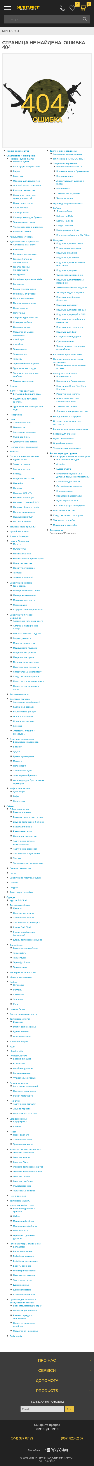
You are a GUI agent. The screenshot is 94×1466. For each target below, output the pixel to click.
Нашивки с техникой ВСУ (26, 502)
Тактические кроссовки (25, 849)
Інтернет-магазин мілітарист (54, 1457)
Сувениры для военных (22, 739)
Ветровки (18, 1022)
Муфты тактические (23, 298)
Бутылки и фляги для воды (27, 394)
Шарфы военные (19, 1119)
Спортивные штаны (23, 913)
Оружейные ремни (63, 443)
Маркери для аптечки (24, 643)
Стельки (14, 882)
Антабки (60, 464)
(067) (72, 1438)
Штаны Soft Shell (22, 927)
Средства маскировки (21, 583)
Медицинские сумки (23, 657)
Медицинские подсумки (25, 648)
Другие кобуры (64, 211)
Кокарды (17, 473)
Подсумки (58, 240)
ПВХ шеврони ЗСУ (23, 517)
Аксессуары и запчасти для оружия (71, 456)
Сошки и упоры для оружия (70, 505)
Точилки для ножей (23, 577)
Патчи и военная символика (24, 456)
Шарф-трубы (19, 1121)
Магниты (17, 761)
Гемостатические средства (27, 633)
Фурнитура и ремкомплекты (67, 203)
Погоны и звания (22, 521)
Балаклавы (19, 1247)
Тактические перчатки (24, 1104)
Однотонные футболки (25, 1226)
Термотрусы (19, 958)
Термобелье (16, 945)
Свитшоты (18, 994)
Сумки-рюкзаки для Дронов (27, 217)
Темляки (17, 572)
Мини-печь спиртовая (24, 294)
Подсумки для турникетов (69, 327)
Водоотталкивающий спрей (27, 1305)
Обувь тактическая (19, 809)
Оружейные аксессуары (69, 486)
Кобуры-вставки (64, 225)
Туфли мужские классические (28, 863)
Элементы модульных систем (72, 411)
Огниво (13, 386)
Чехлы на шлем (64, 198)
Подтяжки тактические (25, 1091)
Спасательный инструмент (27, 672)
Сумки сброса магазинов (69, 275)
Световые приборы (20, 699)
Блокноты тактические (25, 254)
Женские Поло (20, 1162)
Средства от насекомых (25, 1331)
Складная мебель (22, 322)
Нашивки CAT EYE (22, 493)
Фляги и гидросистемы (22, 391)
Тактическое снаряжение (64, 151)
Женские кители (21, 1157)
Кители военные (22, 1073)
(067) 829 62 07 (62, 8)
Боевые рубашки (22, 1059)
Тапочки (17, 858)
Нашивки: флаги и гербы (26, 507)
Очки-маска (19, 427)
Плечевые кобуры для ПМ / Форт (73, 235)
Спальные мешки (22, 327)
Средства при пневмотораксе (28, 681)
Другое (17, 751)
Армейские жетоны (20, 531)
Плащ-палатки (20, 308)
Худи (15, 1004)
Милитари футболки (24, 1221)
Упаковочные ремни (23, 381)
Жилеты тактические (21, 977)
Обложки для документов (26, 181)
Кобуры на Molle (64, 216)
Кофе (16, 796)
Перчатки (15, 1101)
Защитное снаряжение (65, 163)
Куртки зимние (21, 1031)
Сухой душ (18, 339)
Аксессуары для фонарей (26, 702)
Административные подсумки (71, 287)
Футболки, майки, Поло (22, 1205)
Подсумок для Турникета (26, 667)
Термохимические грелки (26, 363)
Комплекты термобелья (25, 948)
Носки (13, 873)
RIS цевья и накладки (67, 459)
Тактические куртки (20, 1019)
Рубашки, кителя (18, 1055)
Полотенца (19, 313)
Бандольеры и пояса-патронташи (71, 429)
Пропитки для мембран (25, 1310)
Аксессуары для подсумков (70, 292)
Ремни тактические (23, 1096)
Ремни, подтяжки (19, 1083)
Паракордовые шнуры (24, 303)
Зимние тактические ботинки (28, 822)
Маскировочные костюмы (26, 590)
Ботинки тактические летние (28, 817)
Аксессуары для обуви (21, 892)
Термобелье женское (24, 1190)
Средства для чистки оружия (68, 515)
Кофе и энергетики (20, 788)
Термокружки (20, 349)
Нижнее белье (17, 1009)
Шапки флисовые (22, 1290)
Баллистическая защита (69, 166)
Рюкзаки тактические (24, 190)
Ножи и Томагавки (19, 541)
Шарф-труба (16, 1051)
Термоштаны (20, 967)
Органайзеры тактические (27, 185)
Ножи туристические (24, 568)
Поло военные (20, 1230)
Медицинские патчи (23, 478)
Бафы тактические (23, 1251)
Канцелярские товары (21, 237)
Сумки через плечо (23, 203)
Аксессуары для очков (24, 432)
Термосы (17, 359)
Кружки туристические (25, 289)
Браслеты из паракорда (25, 742)
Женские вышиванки (24, 1152)
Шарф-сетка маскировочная (27, 609)
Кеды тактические (22, 826)
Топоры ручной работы (25, 775)
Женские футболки (23, 1181)
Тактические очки (22, 422)
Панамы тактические (24, 1275)
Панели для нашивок (24, 512)
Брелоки (17, 746)
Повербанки (16, 415)
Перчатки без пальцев (25, 1113)
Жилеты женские (22, 1186)
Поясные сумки (21, 161)
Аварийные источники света (28, 621)
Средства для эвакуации (26, 676)
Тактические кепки (22, 1280)
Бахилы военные (22, 812)
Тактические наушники (68, 193)
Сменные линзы (21, 437)
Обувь (10, 806)
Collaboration (16, 1336)
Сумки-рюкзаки (21, 212)
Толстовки (18, 999)
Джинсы (17, 908)
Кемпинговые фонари (24, 711)
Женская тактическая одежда (25, 1149)
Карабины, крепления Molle (27, 279)
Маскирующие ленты (24, 600)
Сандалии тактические (25, 836)
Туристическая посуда (24, 368)
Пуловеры (18, 985)
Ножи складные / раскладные (28, 558)
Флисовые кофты (19, 1041)
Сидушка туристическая (25, 317)
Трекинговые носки (23, 1144)
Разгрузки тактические (65, 373)
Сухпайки (18, 344)
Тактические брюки (20, 905)
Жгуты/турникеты (22, 638)
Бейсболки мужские (23, 1256)
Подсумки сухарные (66, 253)
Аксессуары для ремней (25, 1086)
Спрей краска (20, 605)
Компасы (14, 451)
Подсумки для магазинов (69, 243)
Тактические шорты (20, 1201)
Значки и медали (22, 469)
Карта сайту (47, 1460)
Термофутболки (21, 962)
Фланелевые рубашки (24, 1078)
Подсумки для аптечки (68, 257)
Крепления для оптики (68, 481)
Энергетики (19, 801)
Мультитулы (19, 549)
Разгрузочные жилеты (68, 394)
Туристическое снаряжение (24, 241)
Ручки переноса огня (67, 500)
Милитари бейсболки (24, 1270)
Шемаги (17, 1126)
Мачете (17, 544)
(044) (22, 1438)
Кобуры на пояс (64, 221)
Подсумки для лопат (67, 305)
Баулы (16, 171)
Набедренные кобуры (67, 230)
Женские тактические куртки (28, 1167)
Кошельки (18, 176)
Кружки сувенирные (23, 756)
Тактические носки (23, 1139)
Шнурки (14, 887)
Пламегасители (64, 491)
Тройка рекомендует (18, 151)
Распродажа (56, 530)
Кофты (13, 982)
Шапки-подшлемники (24, 1294)
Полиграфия (19, 766)
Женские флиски (22, 1176)
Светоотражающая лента (23, 1014)
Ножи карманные (22, 553)
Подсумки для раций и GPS (70, 314)
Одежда (11, 897)
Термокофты (19, 953)
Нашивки (17, 488)
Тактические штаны (23, 917)
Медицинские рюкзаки (25, 652)
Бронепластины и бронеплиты (72, 171)
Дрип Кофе (19, 791)
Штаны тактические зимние (27, 940)
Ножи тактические (22, 563)
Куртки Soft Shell (18, 900)
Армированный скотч (24, 244)
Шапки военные (21, 1285)
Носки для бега (21, 1135)
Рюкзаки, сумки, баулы (22, 159)
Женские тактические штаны (28, 1171)
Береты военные (22, 1266)
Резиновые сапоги (23, 831)
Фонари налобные (23, 716)
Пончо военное (18, 1196)
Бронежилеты (63, 188)
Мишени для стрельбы (65, 525)
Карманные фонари (23, 707)
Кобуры (57, 208)
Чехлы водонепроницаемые (28, 227)
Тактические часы (19, 694)
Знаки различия (21, 464)
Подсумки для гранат (67, 270)
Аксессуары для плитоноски (67, 154)
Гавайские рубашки (23, 1068)
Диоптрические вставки (25, 441)
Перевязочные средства (26, 662)
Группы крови (20, 459)
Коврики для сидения (64, 434)
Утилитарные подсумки (68, 248)
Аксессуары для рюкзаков (26, 166)
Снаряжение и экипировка (21, 155)
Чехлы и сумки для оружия (24, 447)
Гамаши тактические (20, 868)
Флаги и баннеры (19, 536)
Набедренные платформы (67, 416)
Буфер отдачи (63, 469)
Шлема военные (65, 176)
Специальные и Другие (68, 336)
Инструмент (19, 274)
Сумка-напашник (65, 341)
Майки (16, 1216)
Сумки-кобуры (20, 207)
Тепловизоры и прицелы (22, 526)
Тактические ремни (66, 406)
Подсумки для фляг (66, 332)
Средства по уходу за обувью (25, 878)
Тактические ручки (22, 770)
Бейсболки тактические (25, 1261)
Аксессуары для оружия (63, 453)
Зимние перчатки (22, 1108)
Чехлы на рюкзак (22, 231)
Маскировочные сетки (24, 595)
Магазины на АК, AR (64, 510)
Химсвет (17, 726)
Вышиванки (19, 1063)
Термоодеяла (20, 354)
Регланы (17, 990)
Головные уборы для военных (25, 1243)
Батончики (18, 249)
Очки (12, 419)
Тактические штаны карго (26, 922)
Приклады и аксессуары (69, 496)
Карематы (18, 284)
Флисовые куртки (22, 1036)
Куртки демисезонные (25, 1027)
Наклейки (18, 483)
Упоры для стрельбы (64, 520)
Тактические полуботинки (26, 853)
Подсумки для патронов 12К (71, 310)
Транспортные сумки (24, 222)
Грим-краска (19, 586)
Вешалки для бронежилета (70, 381)
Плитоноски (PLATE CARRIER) (69, 159)
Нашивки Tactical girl (23, 497)
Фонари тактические (24, 721)
